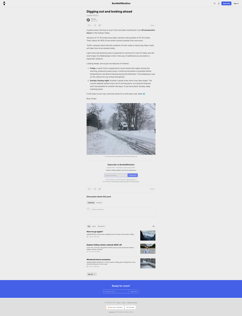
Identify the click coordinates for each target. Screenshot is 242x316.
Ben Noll (93, 19)
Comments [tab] (91, 203)
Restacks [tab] (99, 203)
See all (90, 274)
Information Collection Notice (120, 181)
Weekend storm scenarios (98, 259)
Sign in (236, 3)
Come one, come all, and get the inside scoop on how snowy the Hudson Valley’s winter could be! (110, 248)
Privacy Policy (135, 181)
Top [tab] (89, 226)
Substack (111, 312)
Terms (124, 302)
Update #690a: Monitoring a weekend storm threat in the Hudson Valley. (110, 234)
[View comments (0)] (95, 25)
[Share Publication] (219, 3)
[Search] (214, 3)
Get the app (130, 307)
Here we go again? (95, 232)
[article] (121, 235)
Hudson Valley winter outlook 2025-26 (104, 245)
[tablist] (95, 203)
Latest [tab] (94, 226)
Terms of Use (130, 179)
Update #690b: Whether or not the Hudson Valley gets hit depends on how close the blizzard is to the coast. (111, 263)
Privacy (118, 302)
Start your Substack (116, 307)
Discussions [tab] (101, 226)
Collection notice (132, 302)
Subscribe (226, 3)
